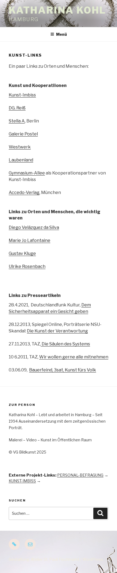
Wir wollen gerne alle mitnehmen (73, 357)
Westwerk (20, 147)
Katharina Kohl (57, 10)
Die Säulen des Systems (65, 344)
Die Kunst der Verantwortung (57, 331)
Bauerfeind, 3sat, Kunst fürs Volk (62, 370)
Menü (61, 34)
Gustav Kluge (22, 253)
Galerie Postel (23, 134)
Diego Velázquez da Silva (34, 227)
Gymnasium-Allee (27, 173)
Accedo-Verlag (24, 192)
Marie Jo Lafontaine (29, 240)
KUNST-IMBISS (22, 480)
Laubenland (21, 160)
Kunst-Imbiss (22, 95)
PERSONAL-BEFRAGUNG (80, 475)
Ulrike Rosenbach (27, 266)
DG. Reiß (17, 108)
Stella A (17, 121)
